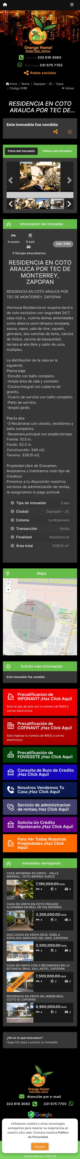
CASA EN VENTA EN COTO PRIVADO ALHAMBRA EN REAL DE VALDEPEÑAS (34, 905)
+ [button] (8, 583)
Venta (25, 84)
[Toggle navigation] (72, 5)
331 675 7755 (51, 65)
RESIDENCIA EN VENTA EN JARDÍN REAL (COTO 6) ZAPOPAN (35, 997)
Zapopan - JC (42, 84)
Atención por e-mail (43, 1097)
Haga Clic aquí (17, 1042)
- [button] (8, 589)
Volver (69, 88)
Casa (59, 84)
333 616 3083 (49, 57)
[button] (12, 180)
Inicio (13, 84)
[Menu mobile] (5, 5)
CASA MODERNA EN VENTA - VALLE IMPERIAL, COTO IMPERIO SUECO (32, 874)
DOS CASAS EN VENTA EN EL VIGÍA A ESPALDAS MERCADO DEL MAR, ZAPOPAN (37, 936)
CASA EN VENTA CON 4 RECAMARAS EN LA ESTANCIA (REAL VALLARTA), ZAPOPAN (38, 967)
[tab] (21, 151)
